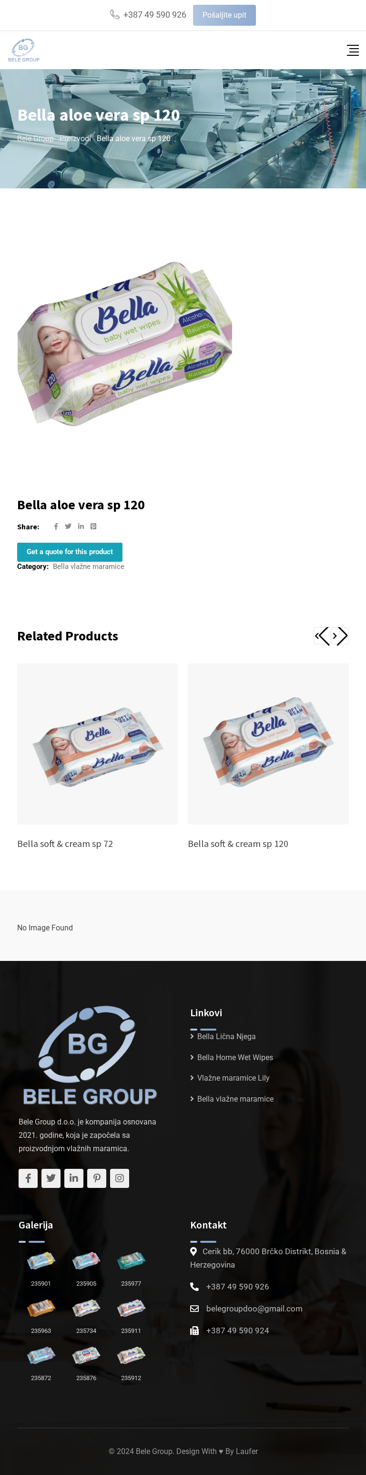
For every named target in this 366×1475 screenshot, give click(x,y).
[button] (322, 635)
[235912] (131, 1353)
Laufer (247, 1451)
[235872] (41, 1353)
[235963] (41, 1306)
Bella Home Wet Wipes (235, 1057)
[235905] (86, 1259)
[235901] (41, 1259)
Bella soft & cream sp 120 (238, 843)
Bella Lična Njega (226, 1036)
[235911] (131, 1306)
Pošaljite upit (224, 15)
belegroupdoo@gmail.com (254, 1308)
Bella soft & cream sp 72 (65, 843)
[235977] (131, 1259)
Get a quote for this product (70, 551)
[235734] (86, 1306)
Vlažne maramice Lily (233, 1078)
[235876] (86, 1353)
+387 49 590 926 (154, 15)
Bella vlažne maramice (88, 566)
